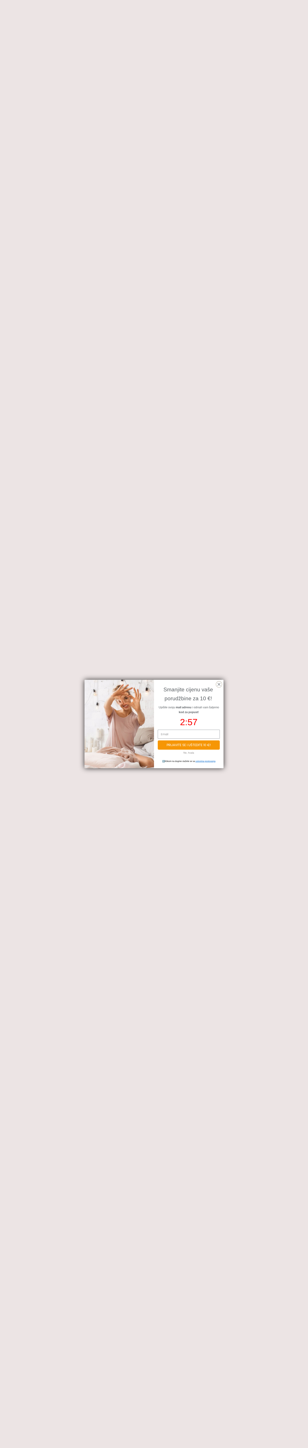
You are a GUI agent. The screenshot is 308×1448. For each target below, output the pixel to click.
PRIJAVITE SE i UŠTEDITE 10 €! (189, 745)
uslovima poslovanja (205, 761)
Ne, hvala (188, 752)
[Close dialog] (219, 684)
